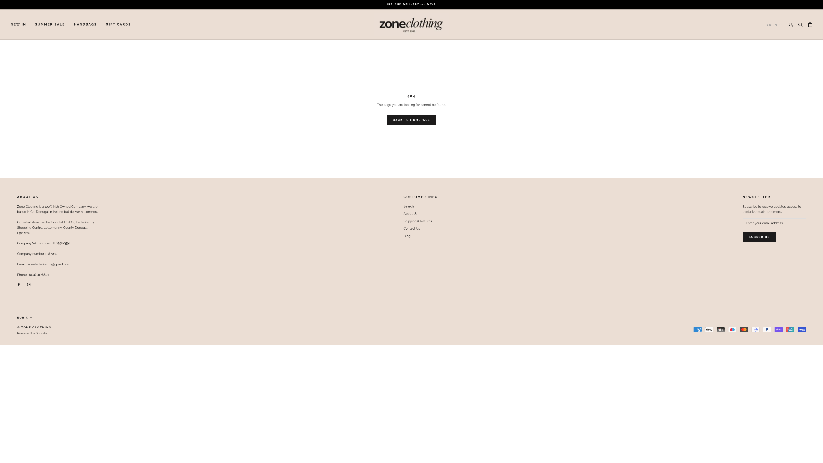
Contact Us (412, 228)
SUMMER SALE (50, 24)
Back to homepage (411, 120)
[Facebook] (18, 284)
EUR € (772, 24)
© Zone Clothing (34, 327)
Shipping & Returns (418, 221)
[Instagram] (28, 284)
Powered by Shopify (32, 333)
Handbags (85, 24)
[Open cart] (810, 24)
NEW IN (18, 24)
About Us (410, 214)
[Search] (800, 24)
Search (409, 206)
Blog (407, 236)
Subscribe (759, 237)
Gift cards (118, 24)
